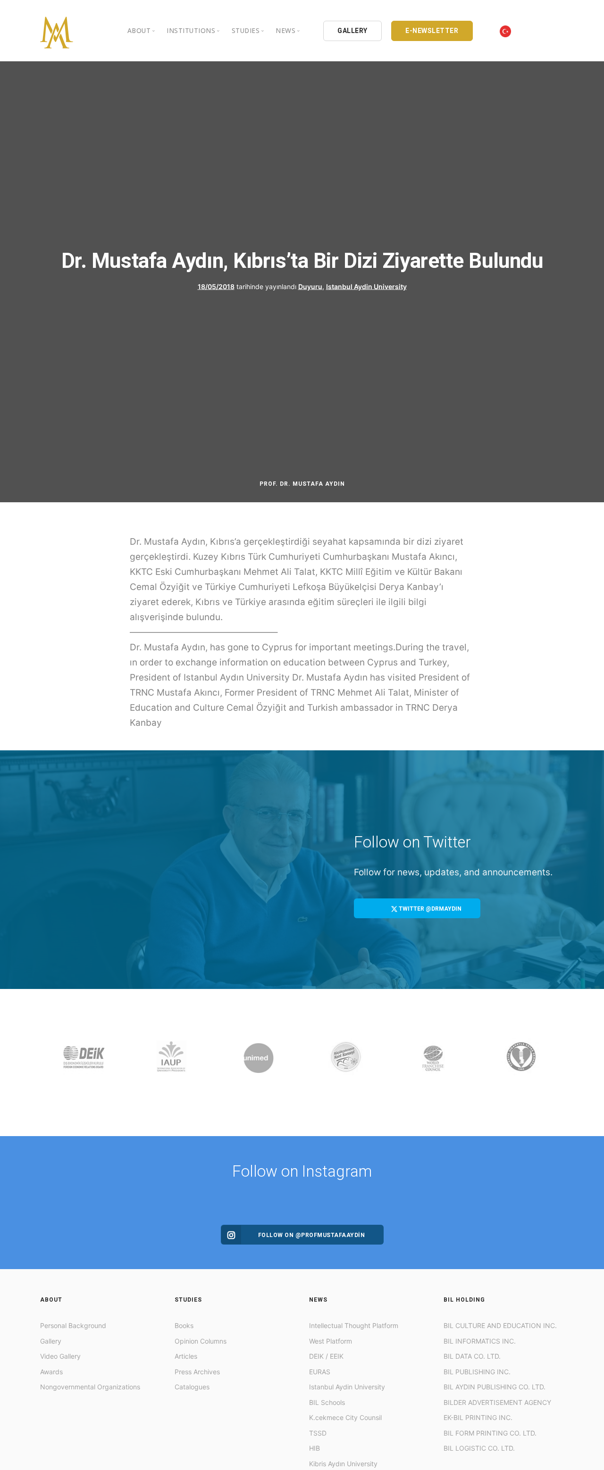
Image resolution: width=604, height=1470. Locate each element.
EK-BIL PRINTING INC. (478, 1417)
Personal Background (73, 1325)
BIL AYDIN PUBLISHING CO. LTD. (494, 1387)
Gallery (50, 1341)
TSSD (318, 1433)
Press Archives (197, 1372)
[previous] (49, 1062)
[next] (554, 1062)
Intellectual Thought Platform (353, 1325)
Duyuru (310, 286)
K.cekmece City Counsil (345, 1417)
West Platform (330, 1341)
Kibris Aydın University (343, 1464)
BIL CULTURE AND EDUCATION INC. (500, 1325)
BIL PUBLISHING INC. (477, 1372)
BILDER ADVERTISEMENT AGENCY (497, 1402)
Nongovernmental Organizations (90, 1387)
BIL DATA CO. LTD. (472, 1356)
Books (184, 1325)
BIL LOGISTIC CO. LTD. (479, 1448)
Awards (51, 1372)
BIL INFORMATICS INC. (480, 1341)
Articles (186, 1356)
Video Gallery (60, 1356)
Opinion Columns (200, 1341)
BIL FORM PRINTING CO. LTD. (490, 1433)
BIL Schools (327, 1402)
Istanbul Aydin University (366, 286)
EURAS (319, 1372)
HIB (314, 1448)
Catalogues (192, 1387)
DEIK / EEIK (326, 1356)
